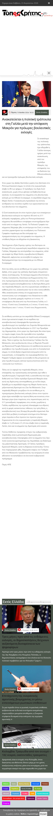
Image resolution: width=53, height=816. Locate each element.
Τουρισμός (15, 793)
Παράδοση (14, 789)
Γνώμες (5, 789)
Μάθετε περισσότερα (29, 814)
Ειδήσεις (6, 784)
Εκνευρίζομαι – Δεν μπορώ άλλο (13, 798)
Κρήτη (14, 784)
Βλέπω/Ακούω (24, 784)
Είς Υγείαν (38, 789)
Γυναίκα (24, 793)
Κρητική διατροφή (42, 793)
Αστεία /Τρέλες (42, 798)
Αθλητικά (6, 793)
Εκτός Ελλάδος (41, 112)
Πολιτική (45, 784)
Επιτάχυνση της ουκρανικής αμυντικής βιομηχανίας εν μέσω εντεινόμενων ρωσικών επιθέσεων (24, 699)
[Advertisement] (26, 44)
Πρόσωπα (30, 798)
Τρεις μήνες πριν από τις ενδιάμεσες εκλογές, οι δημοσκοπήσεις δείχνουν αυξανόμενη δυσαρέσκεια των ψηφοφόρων (25, 642)
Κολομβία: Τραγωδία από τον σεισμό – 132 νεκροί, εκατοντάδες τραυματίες (26, 753)
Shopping (6, 803)
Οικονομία (35, 784)
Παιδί (32, 793)
